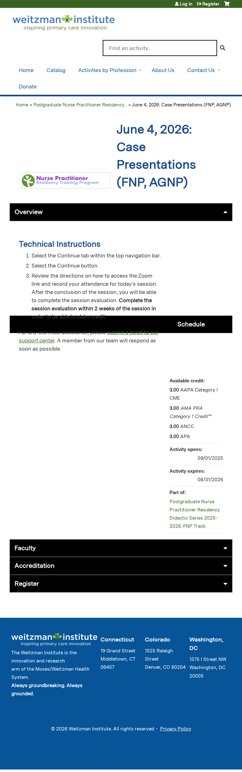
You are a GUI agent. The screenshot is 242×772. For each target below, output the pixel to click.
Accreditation (34, 565)
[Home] (73, 21)
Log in (186, 4)
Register (210, 4)
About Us (163, 70)
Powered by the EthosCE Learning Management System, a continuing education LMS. (210, 759)
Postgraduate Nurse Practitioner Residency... (80, 104)
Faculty (25, 548)
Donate (28, 86)
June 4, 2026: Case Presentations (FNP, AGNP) (181, 104)
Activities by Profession (107, 70)
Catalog (56, 70)
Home (26, 70)
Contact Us (201, 70)
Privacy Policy (175, 729)
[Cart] (226, 6)
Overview (28, 212)
